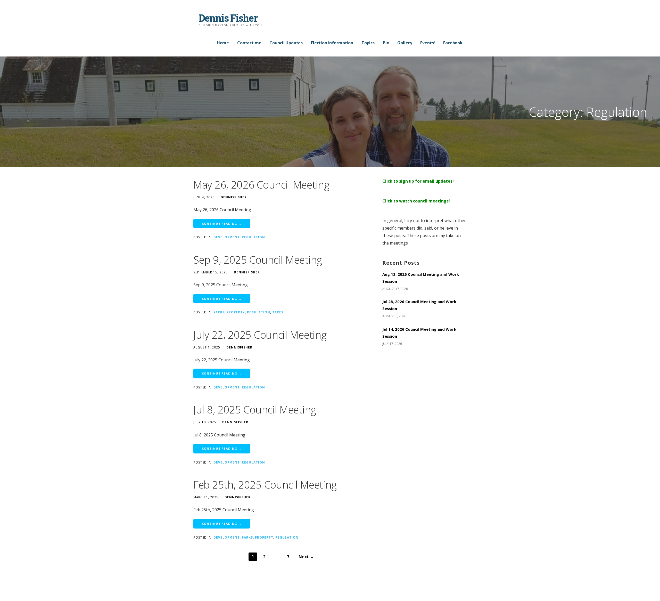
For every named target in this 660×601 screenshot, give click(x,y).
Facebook (453, 43)
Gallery (404, 43)
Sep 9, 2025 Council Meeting (257, 260)
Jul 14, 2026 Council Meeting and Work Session (419, 333)
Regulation (253, 237)
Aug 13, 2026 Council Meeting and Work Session (420, 278)
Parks (219, 312)
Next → (306, 556)
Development (226, 237)
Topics (368, 43)
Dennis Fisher (228, 17)
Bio (386, 43)
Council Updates (286, 43)
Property (236, 312)
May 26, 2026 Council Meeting (261, 184)
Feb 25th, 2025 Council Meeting (265, 484)
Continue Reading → (222, 223)
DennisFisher (234, 197)
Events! (427, 43)
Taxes (277, 312)
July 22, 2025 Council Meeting (259, 335)
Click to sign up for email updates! (418, 181)
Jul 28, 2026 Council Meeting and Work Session (419, 305)
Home (223, 43)
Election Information (332, 43)
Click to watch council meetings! (416, 201)
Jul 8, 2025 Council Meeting (254, 409)
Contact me (249, 43)
